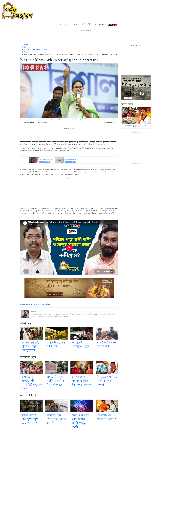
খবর (60, 24)
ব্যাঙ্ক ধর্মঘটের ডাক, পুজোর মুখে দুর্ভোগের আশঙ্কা (30, 419)
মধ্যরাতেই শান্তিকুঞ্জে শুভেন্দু (80, 344)
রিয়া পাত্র (26, 123)
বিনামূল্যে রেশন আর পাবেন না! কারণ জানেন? (107, 381)
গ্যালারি (83, 24)
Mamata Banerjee (32, 304)
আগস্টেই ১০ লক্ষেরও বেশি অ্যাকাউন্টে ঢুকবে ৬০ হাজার (32, 382)
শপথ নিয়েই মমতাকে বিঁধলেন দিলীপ (107, 344)
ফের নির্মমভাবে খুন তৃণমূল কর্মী (56, 344)
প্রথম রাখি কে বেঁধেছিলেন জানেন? (106, 417)
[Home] (17, 10)
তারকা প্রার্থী (67, 24)
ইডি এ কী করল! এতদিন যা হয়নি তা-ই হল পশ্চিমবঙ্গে (56, 381)
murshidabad (45, 304)
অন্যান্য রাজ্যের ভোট (100, 24)
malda (22, 304)
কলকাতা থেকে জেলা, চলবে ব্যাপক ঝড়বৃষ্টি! (56, 419)
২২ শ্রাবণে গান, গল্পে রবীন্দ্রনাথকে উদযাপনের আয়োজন (81, 381)
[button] (133, 126)
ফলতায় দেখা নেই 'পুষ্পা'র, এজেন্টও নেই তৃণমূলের (30, 346)
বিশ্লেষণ (76, 24)
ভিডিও (89, 24)
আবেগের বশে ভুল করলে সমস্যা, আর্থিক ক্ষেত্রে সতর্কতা (80, 421)
